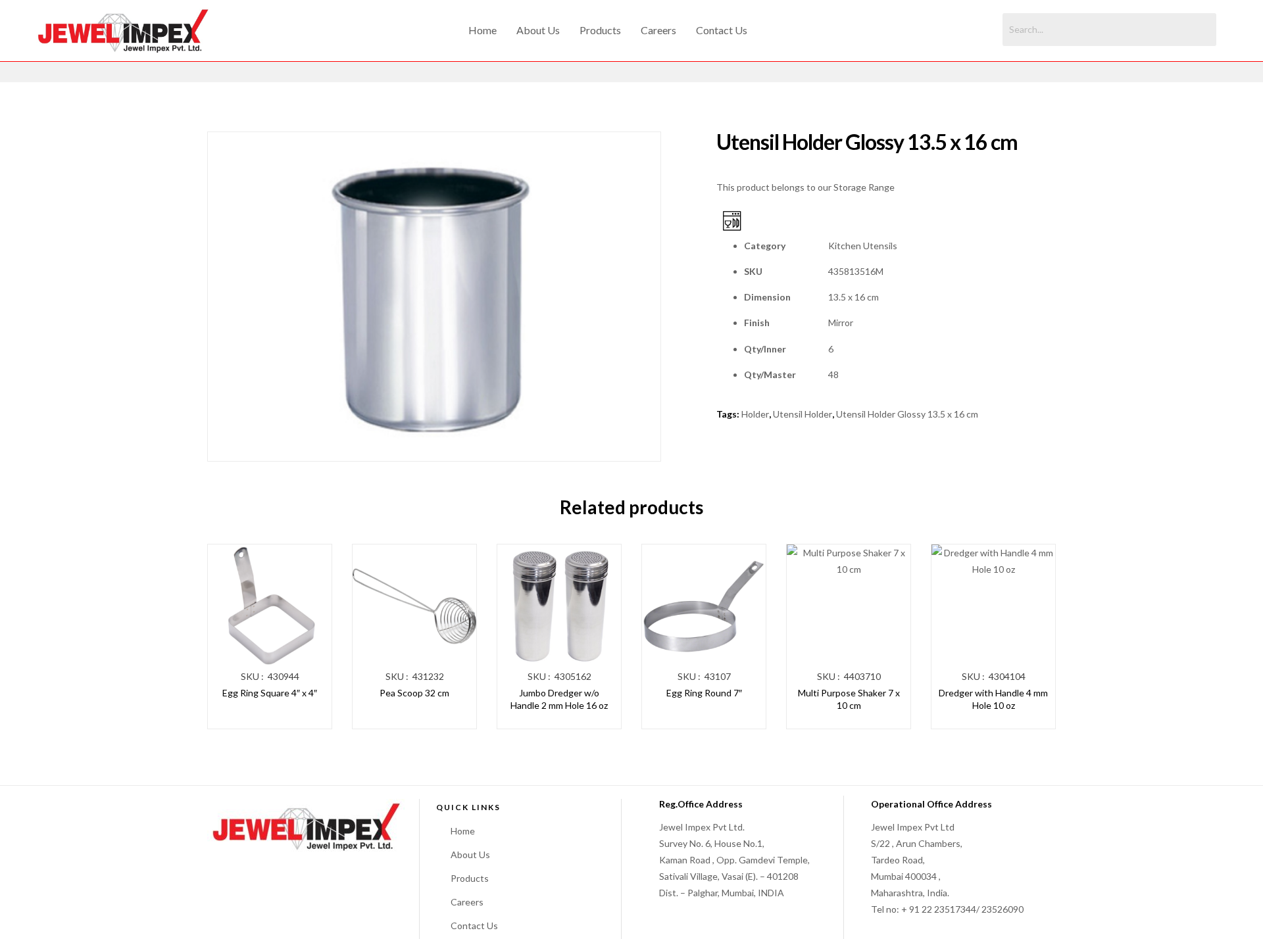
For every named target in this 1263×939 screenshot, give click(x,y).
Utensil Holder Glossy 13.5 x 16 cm (907, 414)
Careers (658, 30)
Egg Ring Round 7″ (704, 692)
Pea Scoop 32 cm (414, 692)
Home (482, 30)
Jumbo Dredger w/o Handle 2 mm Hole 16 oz (559, 699)
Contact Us (721, 30)
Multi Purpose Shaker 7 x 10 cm (849, 699)
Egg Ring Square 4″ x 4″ (269, 692)
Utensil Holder (802, 414)
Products (600, 30)
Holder (755, 414)
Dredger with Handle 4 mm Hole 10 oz (993, 699)
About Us (538, 30)
